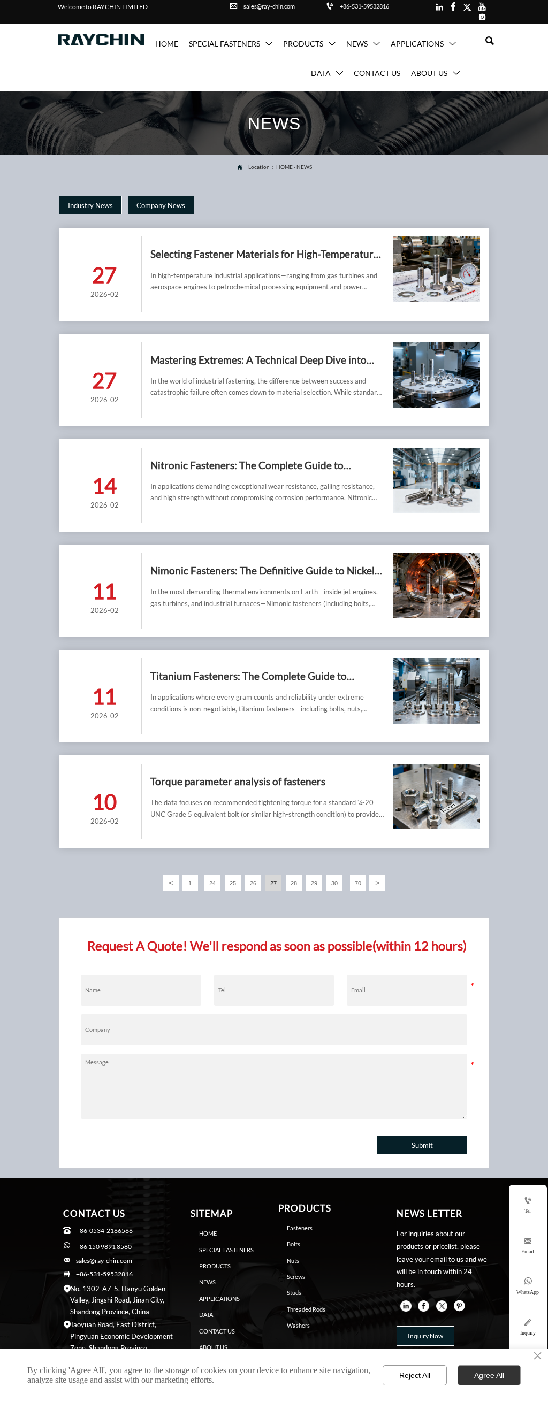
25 (233, 883)
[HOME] (101, 39)
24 (212, 883)
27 (273, 883)
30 (334, 883)
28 (294, 883)
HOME (284, 167)
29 (314, 883)
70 (358, 883)
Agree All (489, 1375)
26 (253, 883)
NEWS (304, 167)
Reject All (414, 1375)
